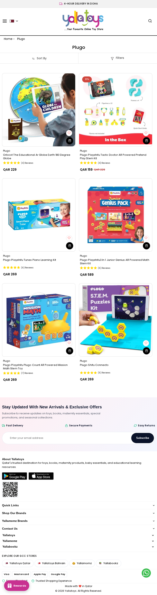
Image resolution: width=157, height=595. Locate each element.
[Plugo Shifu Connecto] (115, 319)
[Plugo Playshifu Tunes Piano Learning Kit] (38, 214)
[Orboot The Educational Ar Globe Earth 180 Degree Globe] (38, 109)
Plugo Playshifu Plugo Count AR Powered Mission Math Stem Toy (35, 366)
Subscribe (142, 437)
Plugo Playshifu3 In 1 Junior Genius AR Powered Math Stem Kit (114, 261)
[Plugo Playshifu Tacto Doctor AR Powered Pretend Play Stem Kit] (115, 109)
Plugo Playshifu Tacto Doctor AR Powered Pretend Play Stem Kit (113, 156)
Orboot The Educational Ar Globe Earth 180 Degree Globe (36, 156)
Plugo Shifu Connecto (94, 365)
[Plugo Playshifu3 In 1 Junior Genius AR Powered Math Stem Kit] (115, 214)
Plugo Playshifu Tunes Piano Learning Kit (29, 260)
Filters (120, 58)
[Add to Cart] (69, 140)
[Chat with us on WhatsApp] (146, 573)
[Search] (150, 21)
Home (8, 39)
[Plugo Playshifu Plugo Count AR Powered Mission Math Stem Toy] (38, 319)
